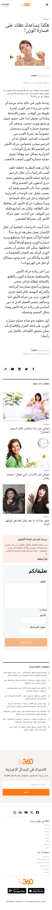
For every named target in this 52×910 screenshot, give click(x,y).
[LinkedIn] (20, 812)
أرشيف (47, 872)
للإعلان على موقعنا (42, 862)
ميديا (47, 838)
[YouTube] (26, 812)
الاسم (43, 615)
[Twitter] (31, 812)
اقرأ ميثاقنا (42, 559)
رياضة (47, 841)
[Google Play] (16, 890)
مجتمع (46, 831)
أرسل (26, 792)
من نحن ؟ (46, 856)
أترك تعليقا (26, 642)
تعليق (43, 581)
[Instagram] (14, 812)
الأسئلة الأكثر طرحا (43, 859)
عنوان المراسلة (38, 626)
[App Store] (36, 890)
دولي (47, 847)
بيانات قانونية (44, 866)
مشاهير (46, 844)
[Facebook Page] (37, 812)
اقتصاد (47, 828)
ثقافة (47, 835)
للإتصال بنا (45, 869)
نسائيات (46, 19)
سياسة (46, 825)
